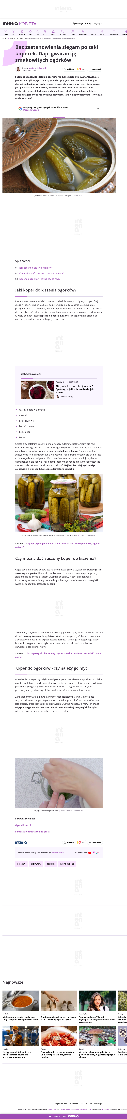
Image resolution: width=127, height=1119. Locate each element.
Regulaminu (52, 1109)
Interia (4, 38)
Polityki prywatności (67, 1109)
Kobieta (12, 38)
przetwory (36, 863)
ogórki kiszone (67, 863)
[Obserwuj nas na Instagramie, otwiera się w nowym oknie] (94, 852)
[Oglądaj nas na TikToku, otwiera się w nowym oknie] (98, 852)
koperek (50, 863)
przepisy (21, 863)
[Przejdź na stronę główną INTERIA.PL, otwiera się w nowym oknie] (10, 24)
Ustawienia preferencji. (83, 1109)
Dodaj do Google (44, 110)
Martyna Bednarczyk (37, 68)
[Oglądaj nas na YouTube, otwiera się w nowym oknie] (90, 852)
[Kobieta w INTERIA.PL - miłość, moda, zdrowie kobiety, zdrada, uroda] (27, 24)
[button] (98, 24)
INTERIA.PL (105, 1109)
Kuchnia (20, 38)
